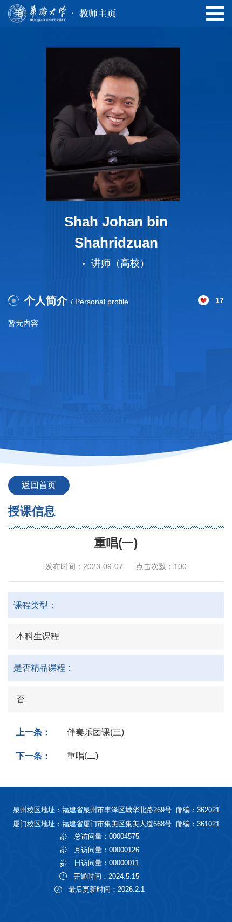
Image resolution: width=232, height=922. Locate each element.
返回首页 (39, 485)
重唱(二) (82, 755)
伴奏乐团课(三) (95, 732)
